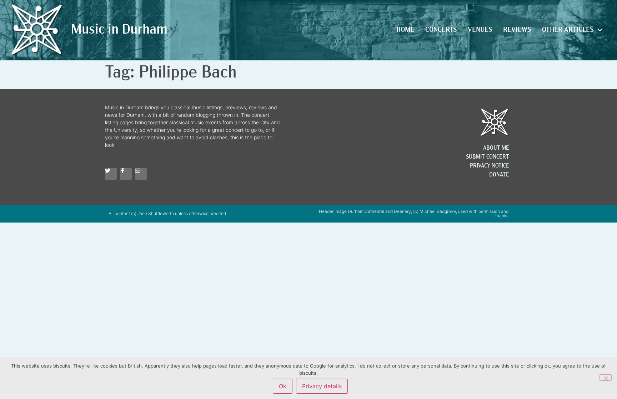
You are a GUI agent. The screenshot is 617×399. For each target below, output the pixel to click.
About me (496, 148)
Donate (499, 175)
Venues (480, 30)
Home (405, 30)
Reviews (517, 30)
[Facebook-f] (126, 174)
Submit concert (487, 157)
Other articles (568, 30)
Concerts (441, 30)
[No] (606, 377)
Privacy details (322, 386)
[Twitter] (111, 174)
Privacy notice (489, 166)
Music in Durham (119, 30)
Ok (282, 386)
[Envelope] (141, 174)
